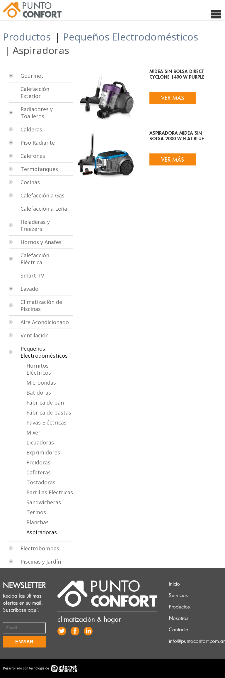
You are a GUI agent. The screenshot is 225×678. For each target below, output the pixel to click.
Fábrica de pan (45, 402)
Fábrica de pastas (48, 412)
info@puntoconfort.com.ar (197, 640)
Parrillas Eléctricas (49, 492)
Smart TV (32, 275)
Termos (36, 512)
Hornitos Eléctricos (38, 369)
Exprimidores (43, 452)
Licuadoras (40, 442)
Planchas (37, 522)
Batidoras (38, 392)
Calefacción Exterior (35, 92)
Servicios (178, 594)
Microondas (41, 382)
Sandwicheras (43, 502)
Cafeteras (38, 472)
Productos (27, 36)
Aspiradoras (41, 532)
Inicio (174, 583)
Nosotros (178, 617)
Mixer (33, 432)
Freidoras (38, 462)
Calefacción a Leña (44, 208)
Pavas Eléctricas (46, 422)
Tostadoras (40, 482)
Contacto (178, 629)
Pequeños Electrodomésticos (130, 36)
